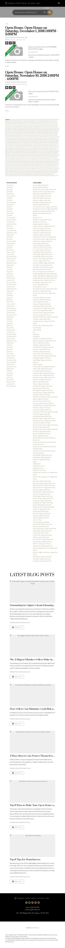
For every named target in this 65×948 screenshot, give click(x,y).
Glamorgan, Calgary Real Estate (36, 139)
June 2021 (10, 209)
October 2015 (11, 286)
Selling (44, 161)
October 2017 (11, 243)
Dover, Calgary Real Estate (26, 135)
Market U (55, 145)
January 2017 (10, 254)
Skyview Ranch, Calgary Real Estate (33, 165)
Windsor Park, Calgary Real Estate (24, 174)
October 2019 (11, 222)
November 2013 (11, 336)
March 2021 (10, 213)
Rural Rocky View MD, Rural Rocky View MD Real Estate (26, 159)
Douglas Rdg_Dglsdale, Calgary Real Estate (21, 133)
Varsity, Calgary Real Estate (52, 171)
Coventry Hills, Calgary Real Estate (14, 130)
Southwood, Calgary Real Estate (33, 167)
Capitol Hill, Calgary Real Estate (47, 125)
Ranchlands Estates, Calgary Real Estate (30, 155)
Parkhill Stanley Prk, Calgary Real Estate (41, 152)
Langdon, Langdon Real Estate (48, 143)
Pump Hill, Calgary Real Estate (42, 154)
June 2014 (10, 321)
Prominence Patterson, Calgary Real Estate (28, 154)
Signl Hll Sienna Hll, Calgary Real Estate (44, 164)
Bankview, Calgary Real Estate (51, 120)
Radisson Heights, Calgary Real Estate (15, 155)
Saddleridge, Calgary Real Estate (25, 161)
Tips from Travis (33, 169)
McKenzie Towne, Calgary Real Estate (34, 148)
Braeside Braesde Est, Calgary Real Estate (37, 122)
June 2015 (10, 295)
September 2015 (12, 289)
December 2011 (11, 386)
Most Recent (10, 185)
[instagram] (32, 902)
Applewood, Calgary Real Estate (14, 120)
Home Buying (50, 141)
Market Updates (8, 146)
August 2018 (10, 235)
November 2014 (11, 310)
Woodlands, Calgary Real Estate (52, 175)
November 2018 (11, 230)
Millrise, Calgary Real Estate (41, 381)
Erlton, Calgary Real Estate (10, 138)
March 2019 (10, 228)
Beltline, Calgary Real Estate (23, 122)
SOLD (51, 8)
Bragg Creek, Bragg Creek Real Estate (15, 123)
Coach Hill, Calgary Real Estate (45, 128)
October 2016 (11, 261)
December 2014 (11, 308)
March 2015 (10, 302)
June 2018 (10, 237)
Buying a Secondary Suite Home (51, 123)
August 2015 (10, 291)
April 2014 (9, 325)
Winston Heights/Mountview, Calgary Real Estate (40, 174)
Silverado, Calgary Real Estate (20, 165)
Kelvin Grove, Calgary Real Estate (24, 142)
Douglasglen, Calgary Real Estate (14, 135)
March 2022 (10, 204)
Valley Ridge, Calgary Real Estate (41, 171)
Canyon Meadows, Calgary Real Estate (33, 125)
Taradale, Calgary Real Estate (13, 169)
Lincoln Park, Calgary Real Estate (42, 353)
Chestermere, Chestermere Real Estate (44, 126)
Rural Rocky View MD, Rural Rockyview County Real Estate (48, 159)
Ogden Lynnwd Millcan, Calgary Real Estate (42, 151)
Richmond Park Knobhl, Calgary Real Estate (32, 156)
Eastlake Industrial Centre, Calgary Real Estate (26, 136)
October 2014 (11, 312)
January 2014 (10, 332)
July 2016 (9, 267)
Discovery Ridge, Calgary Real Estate (41, 132)
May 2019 (9, 226)
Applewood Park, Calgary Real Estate (43, 191)
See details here (33, 52)
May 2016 (9, 271)
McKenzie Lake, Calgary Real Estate (18, 84)
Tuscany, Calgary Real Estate (42, 169)
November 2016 (11, 258)
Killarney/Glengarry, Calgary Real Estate (38, 142)
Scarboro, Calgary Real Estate (37, 161)
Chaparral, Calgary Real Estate (17, 39)
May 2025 (9, 189)
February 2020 (11, 217)
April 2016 (9, 273)
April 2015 (9, 299)
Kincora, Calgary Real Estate (52, 142)
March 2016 (10, 276)
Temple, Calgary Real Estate (24, 169)
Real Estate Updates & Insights (44, 155)
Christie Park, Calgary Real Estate (22, 128)
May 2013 (9, 349)
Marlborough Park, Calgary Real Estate (19, 146)
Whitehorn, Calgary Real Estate (11, 174)
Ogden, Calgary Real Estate (41, 399)
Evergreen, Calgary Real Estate (22, 138)
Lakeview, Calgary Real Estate (36, 143)
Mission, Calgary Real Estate (18, 149)
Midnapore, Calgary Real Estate (48, 148)
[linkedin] (35, 902)
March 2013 (10, 353)
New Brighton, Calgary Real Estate (43, 390)
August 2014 (10, 317)
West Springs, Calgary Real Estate (50, 172)
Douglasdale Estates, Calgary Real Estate (37, 133)
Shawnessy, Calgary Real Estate (16, 164)
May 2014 (9, 323)
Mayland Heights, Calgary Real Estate (43, 373)
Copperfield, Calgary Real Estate (28, 129)
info (6, 142)
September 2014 (12, 315)
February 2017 (11, 252)
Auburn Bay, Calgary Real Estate (27, 120)
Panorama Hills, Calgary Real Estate (26, 152)
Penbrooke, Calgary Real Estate (14, 154)
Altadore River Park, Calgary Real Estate (39, 119)
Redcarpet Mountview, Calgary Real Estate (45, 425)
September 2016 (12, 263)
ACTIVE (45, 8)
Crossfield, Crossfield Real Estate (42, 265)
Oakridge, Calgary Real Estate (28, 151)
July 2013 (9, 345)
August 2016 (10, 265)
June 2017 (10, 245)
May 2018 (9, 239)
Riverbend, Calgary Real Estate (47, 156)
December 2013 (11, 334)
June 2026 (10, 187)
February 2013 (11, 356)
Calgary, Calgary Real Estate (20, 125)
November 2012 (11, 362)
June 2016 (10, 269)
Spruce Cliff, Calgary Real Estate (42, 505)
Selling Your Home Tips (19, 162)
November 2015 (11, 284)
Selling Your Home (11, 162)
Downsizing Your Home (36, 135)
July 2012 (9, 371)
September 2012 (12, 366)
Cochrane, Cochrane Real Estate (42, 248)
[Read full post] (16, 51)
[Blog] (38, 902)
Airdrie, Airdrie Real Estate (26, 119)
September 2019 (12, 224)
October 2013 (11, 338)
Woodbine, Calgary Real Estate (40, 175)
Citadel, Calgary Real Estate (34, 128)
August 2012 (10, 368)
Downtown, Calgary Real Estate (11, 136)
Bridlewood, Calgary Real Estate (29, 123)
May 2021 (9, 211)
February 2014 (11, 330)
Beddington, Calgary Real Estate (11, 122)
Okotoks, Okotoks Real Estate (14, 152)
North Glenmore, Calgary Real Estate (15, 151)
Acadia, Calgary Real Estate (16, 119)
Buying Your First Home (10, 125)
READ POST (18, 627)
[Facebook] (26, 902)
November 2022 (11, 202)
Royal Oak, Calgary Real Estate (42, 433)
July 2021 (9, 207)
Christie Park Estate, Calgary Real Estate (44, 239)
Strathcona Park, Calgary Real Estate (20, 168)
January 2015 (10, 306)
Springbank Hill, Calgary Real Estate (46, 167)
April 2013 (9, 351)
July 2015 (9, 293)
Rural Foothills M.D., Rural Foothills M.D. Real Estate (34, 158)
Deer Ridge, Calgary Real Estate (28, 132)
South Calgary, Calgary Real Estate (43, 496)
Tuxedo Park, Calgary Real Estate (42, 524)
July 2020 (9, 215)
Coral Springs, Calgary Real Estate (41, 129)
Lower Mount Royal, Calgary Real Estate (20, 145)
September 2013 (12, 340)
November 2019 (11, 219)
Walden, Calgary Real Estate (23, 172)
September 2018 (12, 232)
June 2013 (10, 347)
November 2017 (11, 241)
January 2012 (10, 384)
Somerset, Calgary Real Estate (45, 165)
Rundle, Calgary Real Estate (18, 158)
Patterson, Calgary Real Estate (42, 407)
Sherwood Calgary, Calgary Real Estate (29, 164)
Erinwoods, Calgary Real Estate (53, 136)
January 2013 (10, 358)
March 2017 (10, 250)
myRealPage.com (35, 927)
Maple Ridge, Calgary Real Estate (46, 145)
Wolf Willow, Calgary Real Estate (27, 175)
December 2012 (11, 360)
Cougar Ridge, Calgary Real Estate (42, 256)
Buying (37, 123)
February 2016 (11, 278)
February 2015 (11, 304)
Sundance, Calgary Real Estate (33, 168)
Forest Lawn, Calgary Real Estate (42, 310)
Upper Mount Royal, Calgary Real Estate (26, 171)
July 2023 (9, 198)
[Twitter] (29, 902)
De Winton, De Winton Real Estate (14, 132)
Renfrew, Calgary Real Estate (18, 156)
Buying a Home (42, 123)
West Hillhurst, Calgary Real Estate (36, 172)
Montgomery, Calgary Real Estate (30, 149)
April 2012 (9, 377)
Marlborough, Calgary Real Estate (33, 146)
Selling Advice (49, 161)
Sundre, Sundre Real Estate (44, 168)
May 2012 (9, 375)
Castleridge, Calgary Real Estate (42, 230)
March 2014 (10, 327)
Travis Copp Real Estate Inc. (24, 3)
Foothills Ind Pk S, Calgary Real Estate (48, 138)
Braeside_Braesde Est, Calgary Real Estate (45, 209)
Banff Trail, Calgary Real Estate (39, 120)
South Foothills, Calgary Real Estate (19, 167)
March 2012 (10, 379)
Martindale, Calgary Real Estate (46, 146)
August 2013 (10, 343)
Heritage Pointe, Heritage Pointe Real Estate (25, 141)
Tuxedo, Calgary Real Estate (13, 171)
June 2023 (10, 200)
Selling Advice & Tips (39, 466)
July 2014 (9, 319)
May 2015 (9, 297)
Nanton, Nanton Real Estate (42, 149)
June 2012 (10, 373)
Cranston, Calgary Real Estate (27, 130)
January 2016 (10, 280)
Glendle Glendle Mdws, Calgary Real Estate (50, 139)
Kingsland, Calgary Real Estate (11, 143)
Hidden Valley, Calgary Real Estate (40, 141)
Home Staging (56, 141)
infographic (9, 142)
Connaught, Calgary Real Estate (16, 129)
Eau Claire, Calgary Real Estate (41, 136)
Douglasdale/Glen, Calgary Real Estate (44, 280)
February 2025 (11, 196)
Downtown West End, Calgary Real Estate (49, 135)
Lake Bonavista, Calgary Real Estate (23, 143)
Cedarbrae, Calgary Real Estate (19, 126)
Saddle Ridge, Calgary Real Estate (12, 161)
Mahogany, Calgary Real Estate (34, 145)
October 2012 (11, 364)
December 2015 (11, 282)
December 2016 (11, 256)
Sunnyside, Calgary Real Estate (42, 513)
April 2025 (9, 191)
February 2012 (11, 381)
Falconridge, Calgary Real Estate (34, 138)
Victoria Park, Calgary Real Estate (11, 172)
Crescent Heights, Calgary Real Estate (41, 130)
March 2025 (10, 194)
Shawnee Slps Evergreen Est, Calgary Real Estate (34, 162)
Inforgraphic (14, 142)
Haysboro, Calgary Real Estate (11, 141)
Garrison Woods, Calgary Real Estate (22, 139)
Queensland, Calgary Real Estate (42, 416)
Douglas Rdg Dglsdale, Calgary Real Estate (45, 273)
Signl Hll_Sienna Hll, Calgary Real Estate (44, 487)
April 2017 (9, 248)
